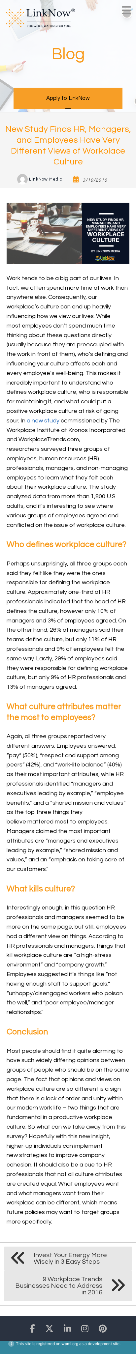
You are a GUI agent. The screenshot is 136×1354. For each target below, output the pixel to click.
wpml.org (69, 1343)
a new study (43, 421)
